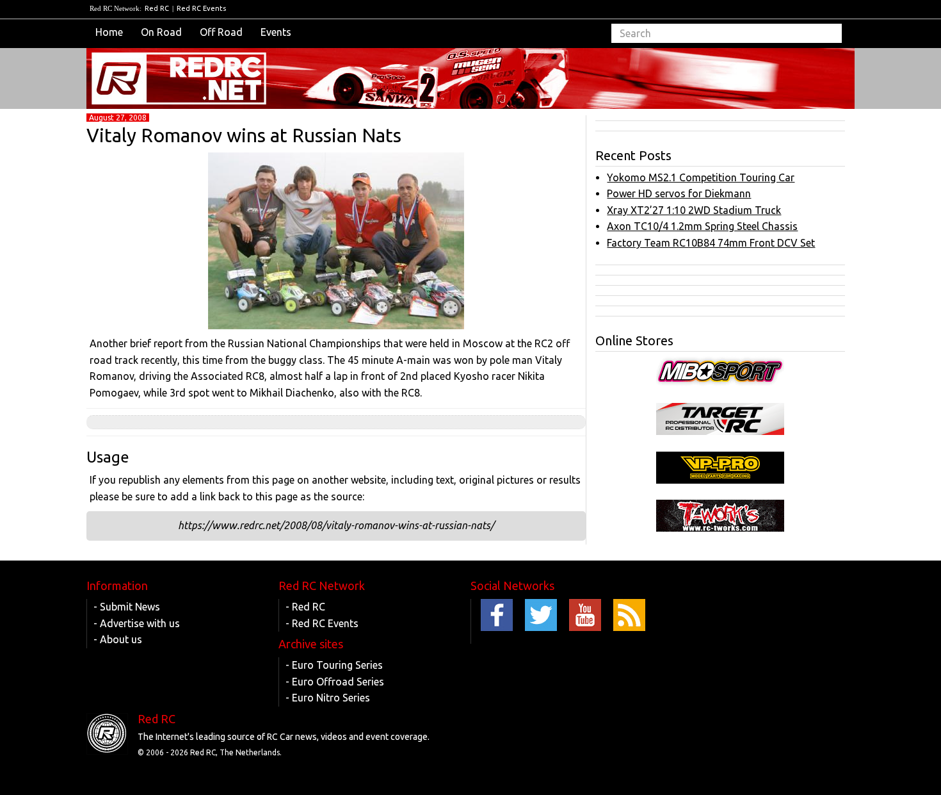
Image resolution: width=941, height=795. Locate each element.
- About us (117, 639)
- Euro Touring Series (334, 665)
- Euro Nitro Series (328, 697)
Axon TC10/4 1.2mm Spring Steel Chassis (702, 226)
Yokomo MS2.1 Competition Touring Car (700, 177)
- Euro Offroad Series (335, 681)
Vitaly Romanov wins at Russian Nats (243, 135)
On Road (161, 32)
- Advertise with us (136, 623)
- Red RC (305, 606)
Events (276, 32)
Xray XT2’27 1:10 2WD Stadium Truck (694, 210)
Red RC (157, 8)
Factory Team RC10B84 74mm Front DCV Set (711, 243)
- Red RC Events (322, 623)
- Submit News (126, 606)
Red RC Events (201, 8)
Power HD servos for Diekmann (679, 193)
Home (109, 32)
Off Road (221, 32)
